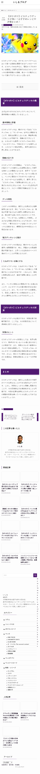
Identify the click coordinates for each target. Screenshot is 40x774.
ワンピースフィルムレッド (15, 685)
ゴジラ (10, 673)
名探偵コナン (12, 687)
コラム (7, 619)
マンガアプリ (9, 658)
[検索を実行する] (35, 575)
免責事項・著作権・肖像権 (10, 765)
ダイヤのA (11, 646)
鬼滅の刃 (10, 689)
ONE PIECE (11, 637)
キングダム (11, 671)
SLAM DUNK (12, 642)
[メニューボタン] (2, 2)
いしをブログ (20, 2)
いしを (20, 446)
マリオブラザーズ (13, 682)
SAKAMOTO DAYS (14, 639)
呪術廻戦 (10, 653)
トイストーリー (12, 680)
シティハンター (12, 675)
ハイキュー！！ (12, 649)
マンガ (7, 634)
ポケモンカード (8, 25)
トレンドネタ (9, 624)
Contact (37, 604)
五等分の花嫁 (12, 651)
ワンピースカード (11, 663)
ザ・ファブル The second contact (18, 644)
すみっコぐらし (12, 678)
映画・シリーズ (10, 667)
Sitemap (37, 592)
